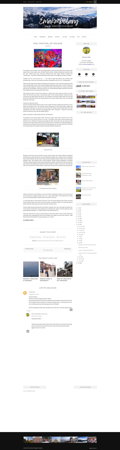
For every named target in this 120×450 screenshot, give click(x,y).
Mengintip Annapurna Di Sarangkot (30, 279)
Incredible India (57, 240)
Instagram (93, 76)
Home (24, 1)
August (80, 234)
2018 (79, 216)
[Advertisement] (47, 372)
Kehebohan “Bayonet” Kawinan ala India (87, 244)
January (80, 261)
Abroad (50, 36)
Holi (52, 240)
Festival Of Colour (47, 240)
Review (84, 36)
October (80, 230)
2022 (79, 208)
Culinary (72, 36)
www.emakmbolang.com (39, 314)
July (79, 236)
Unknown (32, 292)
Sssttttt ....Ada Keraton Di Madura (85, 250)
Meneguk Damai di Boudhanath (46, 279)
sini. (37, 210)
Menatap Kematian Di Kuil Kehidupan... (64, 279)
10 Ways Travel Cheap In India (88, 166)
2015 (79, 222)
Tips (78, 36)
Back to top (93, 448)
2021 (79, 210)
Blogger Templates (39, 448)
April (80, 242)
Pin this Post (62, 237)
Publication (31, 1)
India (62, 240)
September (81, 232)
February (80, 259)
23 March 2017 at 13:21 (34, 294)
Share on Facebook (36, 237)
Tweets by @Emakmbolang (29, 391)
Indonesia (43, 36)
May (79, 240)
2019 (79, 214)
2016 (79, 220)
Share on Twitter (50, 237)
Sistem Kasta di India (86, 195)
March (80, 256)
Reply (71, 309)
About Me (38, 1)
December (81, 226)
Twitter (86, 76)
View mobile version (47, 250)
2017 (79, 218)
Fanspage (79, 76)
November (81, 228)
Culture (64, 36)
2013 (79, 263)
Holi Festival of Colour (83, 247)
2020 (79, 212)
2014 (79, 224)
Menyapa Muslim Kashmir (87, 180)
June (80, 238)
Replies (28, 310)
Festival (57, 36)
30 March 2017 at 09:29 (37, 316)
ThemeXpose (31, 448)
